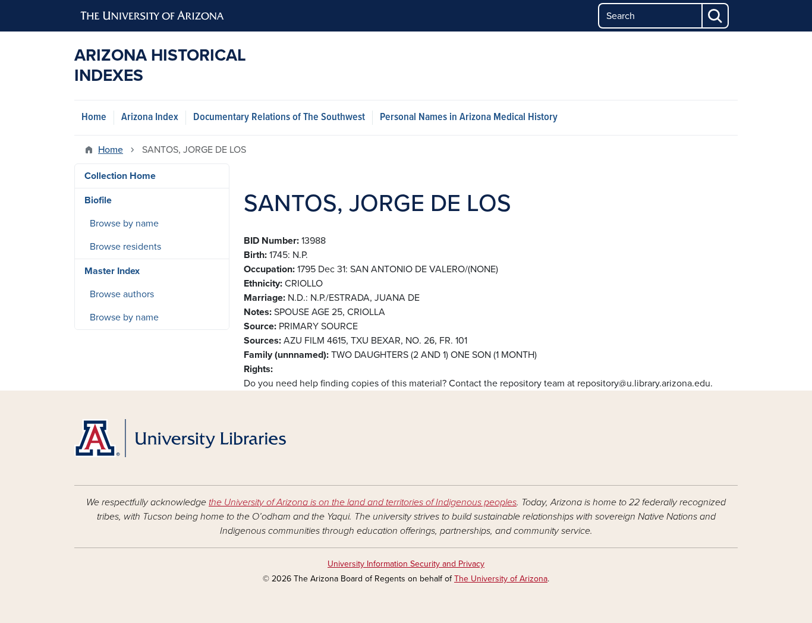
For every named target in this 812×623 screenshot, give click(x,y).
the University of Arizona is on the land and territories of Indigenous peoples (363, 502)
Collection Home (120, 176)
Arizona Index (149, 117)
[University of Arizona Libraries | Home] (180, 438)
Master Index (112, 271)
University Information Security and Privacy (406, 564)
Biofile (98, 200)
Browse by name (124, 223)
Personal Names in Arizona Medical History (469, 117)
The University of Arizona (500, 579)
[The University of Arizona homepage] (152, 16)
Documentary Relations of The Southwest (279, 117)
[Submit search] (716, 16)
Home (93, 117)
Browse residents (125, 247)
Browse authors (122, 294)
